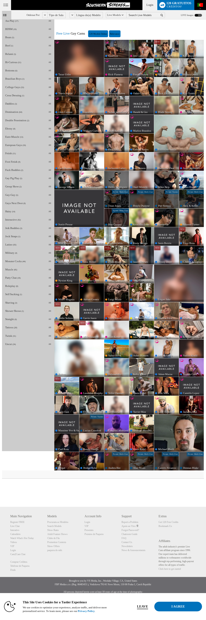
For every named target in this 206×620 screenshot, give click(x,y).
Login (149, 4)
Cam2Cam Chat (17, 554)
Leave (142, 606)
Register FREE (17, 522)
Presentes (89, 530)
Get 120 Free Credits (168, 522)
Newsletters (127, 546)
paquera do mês (54, 550)
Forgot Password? (130, 530)
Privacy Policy (86, 611)
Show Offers (53, 546)
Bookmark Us (165, 526)
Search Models (54, 526)
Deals (13, 570)
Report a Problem (130, 522)
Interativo (14, 530)
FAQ (124, 538)
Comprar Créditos (18, 561)
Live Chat (15, 526)
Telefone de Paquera (19, 566)
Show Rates (53, 530)
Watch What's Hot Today (22, 538)
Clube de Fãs (53, 538)
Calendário (15, 534)
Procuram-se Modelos (57, 522)
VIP (12, 546)
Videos (13, 542)
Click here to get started (170, 569)
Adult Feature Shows (57, 534)
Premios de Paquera (93, 534)
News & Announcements (133, 550)
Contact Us (127, 542)
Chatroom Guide (129, 534)
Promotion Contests (56, 542)
